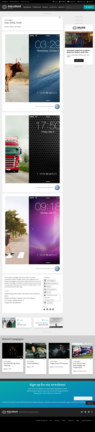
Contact (57, 420)
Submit (90, 1)
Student (45, 7)
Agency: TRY (30, 367)
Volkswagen (8, 20)
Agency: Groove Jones (79, 371)
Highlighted (27, 7)
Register (63, 1)
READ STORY (79, 60)
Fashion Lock (21, 325)
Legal (77, 420)
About (64, 420)
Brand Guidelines (87, 420)
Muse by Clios (25, 1)
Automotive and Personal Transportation (50, 297)
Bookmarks (72, 1)
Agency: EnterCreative (56, 367)
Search (90, 7)
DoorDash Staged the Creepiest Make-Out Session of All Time (78, 51)
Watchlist (61, 7)
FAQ (51, 420)
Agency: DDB (7, 369)
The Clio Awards (14, 1)
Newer (21, 320)
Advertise (71, 420)
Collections (53, 7)
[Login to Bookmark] (60, 17)
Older (46, 320)
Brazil (48, 286)
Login (56, 1)
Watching (82, 1)
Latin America (51, 289)
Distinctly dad (43, 325)
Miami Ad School (15, 27)
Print (48, 292)
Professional (37, 7)
